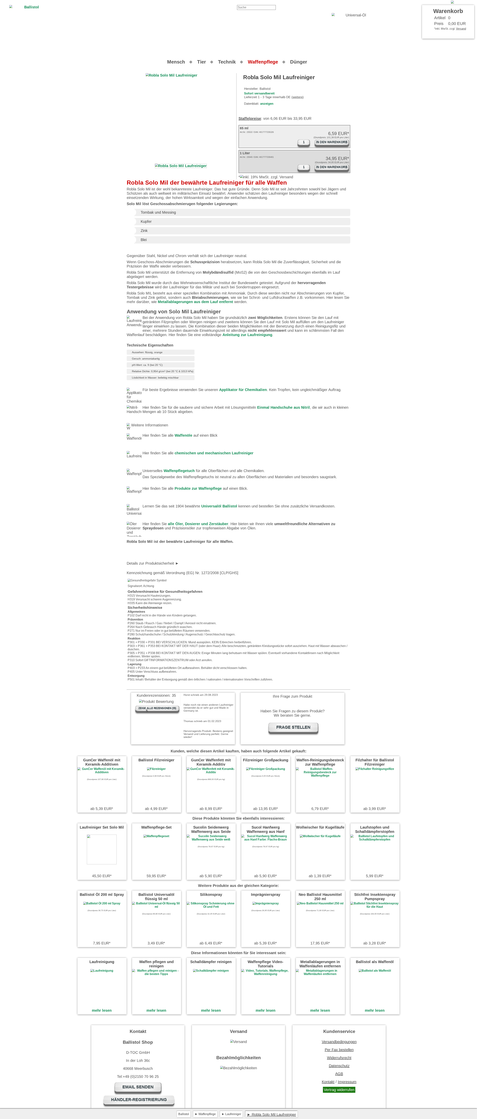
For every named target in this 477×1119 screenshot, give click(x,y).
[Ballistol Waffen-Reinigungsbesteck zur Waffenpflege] (320, 775)
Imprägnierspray (265, 894)
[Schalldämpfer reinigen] (211, 970)
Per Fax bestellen (339, 1050)
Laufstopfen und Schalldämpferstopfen (374, 829)
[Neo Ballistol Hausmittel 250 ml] (320, 903)
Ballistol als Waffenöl (375, 962)
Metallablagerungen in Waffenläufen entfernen (320, 964)
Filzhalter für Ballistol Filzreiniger (375, 762)
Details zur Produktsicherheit (150, 563)
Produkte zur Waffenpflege (198, 488)
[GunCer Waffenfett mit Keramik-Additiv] (211, 772)
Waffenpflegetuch (179, 471)
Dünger (298, 62)
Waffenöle (183, 435)
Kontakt (425, 2)
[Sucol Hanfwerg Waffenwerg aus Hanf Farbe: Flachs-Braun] (265, 839)
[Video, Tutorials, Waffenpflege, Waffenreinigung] (265, 974)
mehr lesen (102, 1010)
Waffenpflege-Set (156, 827)
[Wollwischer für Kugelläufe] (320, 836)
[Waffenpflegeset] (156, 836)
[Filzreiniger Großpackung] (265, 768)
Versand (461, 28)
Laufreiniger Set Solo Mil (102, 827)
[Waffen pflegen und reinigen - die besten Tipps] (156, 974)
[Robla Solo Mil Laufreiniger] (181, 166)
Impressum (347, 1082)
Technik (227, 62)
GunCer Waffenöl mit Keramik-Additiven (101, 762)
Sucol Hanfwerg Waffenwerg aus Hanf (266, 829)
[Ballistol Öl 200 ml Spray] (101, 903)
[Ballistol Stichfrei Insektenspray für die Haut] (374, 906)
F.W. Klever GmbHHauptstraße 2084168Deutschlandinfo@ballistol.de (170, 563)
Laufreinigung (101, 962)
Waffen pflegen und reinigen (156, 964)
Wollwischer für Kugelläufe (320, 827)
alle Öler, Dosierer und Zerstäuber (198, 524)
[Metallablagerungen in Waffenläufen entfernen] (320, 974)
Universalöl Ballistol (219, 506)
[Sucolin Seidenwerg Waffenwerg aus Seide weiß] (211, 839)
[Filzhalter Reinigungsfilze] (375, 768)
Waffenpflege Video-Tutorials (265, 964)
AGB (339, 1074)
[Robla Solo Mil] (462, 2)
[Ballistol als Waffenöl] (375, 970)
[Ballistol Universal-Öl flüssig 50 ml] (156, 906)
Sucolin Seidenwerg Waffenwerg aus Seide (211, 829)
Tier (201, 62)
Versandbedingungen (339, 1042)
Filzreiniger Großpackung (265, 760)
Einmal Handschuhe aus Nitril (283, 407)
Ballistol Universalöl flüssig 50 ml (156, 896)
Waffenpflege (263, 62)
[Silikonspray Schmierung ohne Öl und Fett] (211, 906)
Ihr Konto (441, 2)
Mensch (176, 62)
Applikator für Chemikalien (243, 390)
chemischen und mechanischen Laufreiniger (214, 453)
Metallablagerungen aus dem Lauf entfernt (195, 302)
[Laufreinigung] (101, 970)
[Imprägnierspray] (265, 903)
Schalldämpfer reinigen (211, 962)
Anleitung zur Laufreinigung (247, 335)
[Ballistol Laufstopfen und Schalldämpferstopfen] (374, 839)
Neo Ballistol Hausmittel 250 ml (320, 896)
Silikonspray (211, 894)
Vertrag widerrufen (339, 1090)
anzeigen (266, 103)
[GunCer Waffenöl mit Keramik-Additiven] (102, 772)
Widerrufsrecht (339, 1058)
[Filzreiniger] (156, 768)
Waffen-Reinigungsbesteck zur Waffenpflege (320, 762)
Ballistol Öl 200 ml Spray (102, 894)
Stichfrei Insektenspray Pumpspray (374, 896)
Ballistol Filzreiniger (156, 760)
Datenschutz (339, 1066)
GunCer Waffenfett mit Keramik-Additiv (211, 762)
